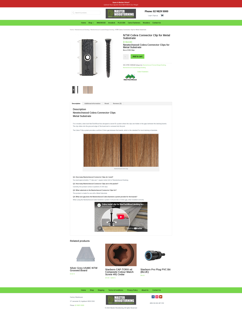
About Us (145, 290)
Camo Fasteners (134, 23)
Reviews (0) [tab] (117, 103)
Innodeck (111, 23)
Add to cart (137, 56)
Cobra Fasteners (142, 72)
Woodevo (146, 23)
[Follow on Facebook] (153, 296)
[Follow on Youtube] (160, 296)
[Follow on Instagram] (156, 296)
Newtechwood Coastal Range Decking (102, 30)
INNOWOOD (101, 23)
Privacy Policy (132, 290)
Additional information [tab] (92, 103)
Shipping (101, 290)
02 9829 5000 (79, 305)
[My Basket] (163, 15)
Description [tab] (76, 103)
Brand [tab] (107, 103)
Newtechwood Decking (82, 30)
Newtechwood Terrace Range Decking (154, 65)
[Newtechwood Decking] (130, 77)
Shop (90, 23)
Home (83, 23)
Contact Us (156, 23)
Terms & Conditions (115, 290)
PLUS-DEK (121, 23)
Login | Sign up (153, 15)
